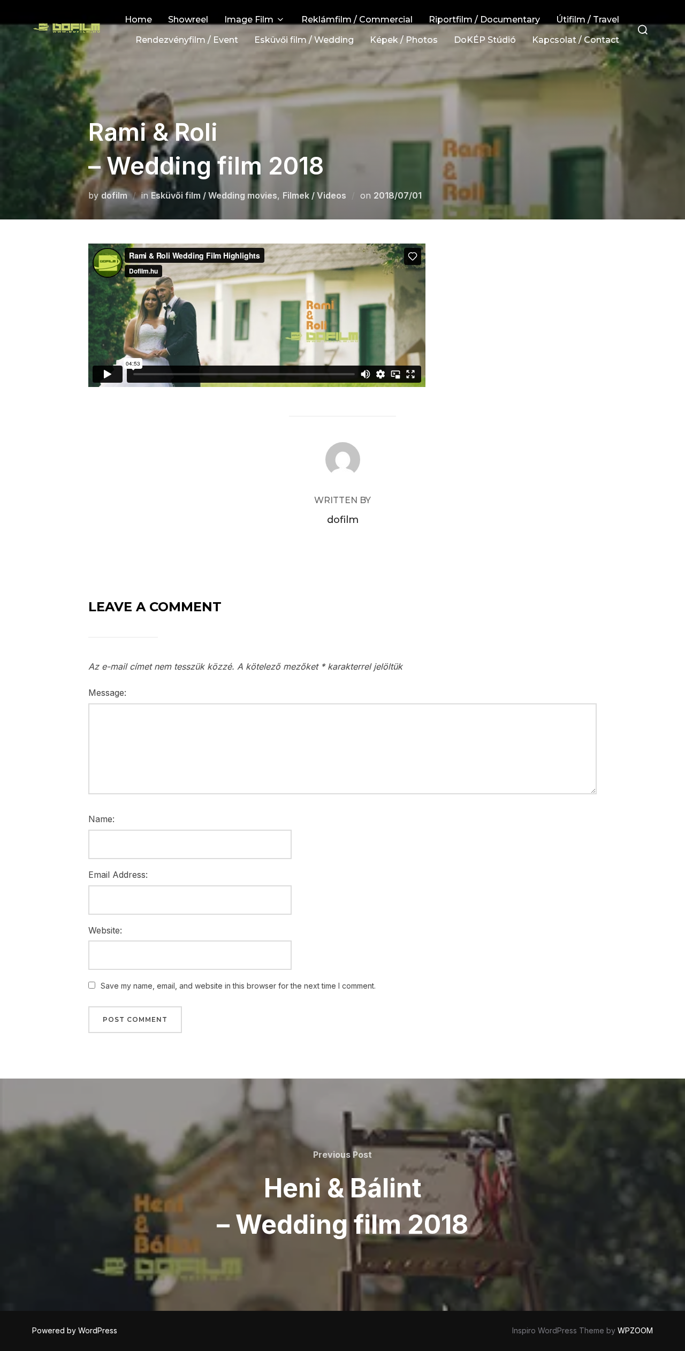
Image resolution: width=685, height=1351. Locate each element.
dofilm (114, 195)
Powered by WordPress (74, 1330)
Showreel (188, 19)
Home (138, 19)
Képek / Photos (404, 40)
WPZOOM (635, 1330)
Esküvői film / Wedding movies (214, 195)
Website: (105, 930)
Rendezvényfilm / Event (186, 40)
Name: (101, 819)
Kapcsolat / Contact (575, 40)
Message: (107, 692)
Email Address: (118, 874)
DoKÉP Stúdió (485, 40)
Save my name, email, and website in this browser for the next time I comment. (238, 985)
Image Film (248, 19)
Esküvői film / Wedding (304, 40)
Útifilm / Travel (587, 19)
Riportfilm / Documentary (484, 19)
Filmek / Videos (314, 195)
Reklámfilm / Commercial (357, 19)
